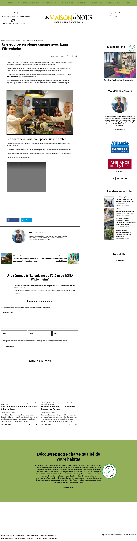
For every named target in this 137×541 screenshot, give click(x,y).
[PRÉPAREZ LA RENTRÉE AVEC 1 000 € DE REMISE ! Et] (126, 509)
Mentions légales (7, 538)
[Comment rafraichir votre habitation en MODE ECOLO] (103, 509)
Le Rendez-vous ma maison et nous (61, 403)
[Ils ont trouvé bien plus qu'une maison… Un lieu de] (80, 509)
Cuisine (18, 40)
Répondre (17, 293)
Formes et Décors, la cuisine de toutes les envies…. (58, 408)
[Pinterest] (115, 16)
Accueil (3, 40)
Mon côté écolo (96, 3)
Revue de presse (50, 535)
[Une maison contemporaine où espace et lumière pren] (11, 509)
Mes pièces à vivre (67, 3)
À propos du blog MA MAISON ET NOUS (16, 16)
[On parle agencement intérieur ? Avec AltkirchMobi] (57, 509)
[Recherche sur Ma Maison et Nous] (110, 14)
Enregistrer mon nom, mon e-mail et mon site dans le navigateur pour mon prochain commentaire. (35, 341)
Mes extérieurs (82, 3)
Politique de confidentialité (24, 538)
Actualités (43, 403)
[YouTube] (119, 16)
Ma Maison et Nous (37, 535)
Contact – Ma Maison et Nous (13, 23)
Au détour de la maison (114, 3)
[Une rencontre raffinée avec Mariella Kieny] (60, 384)
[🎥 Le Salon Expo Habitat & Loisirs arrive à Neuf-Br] (34, 509)
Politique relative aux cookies (46, 538)
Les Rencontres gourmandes (13, 56)
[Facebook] (115, 12)
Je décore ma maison (50, 3)
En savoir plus (6, 424)
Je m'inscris (120, 261)
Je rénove (10, 3)
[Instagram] (119, 12)
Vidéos (127, 3)
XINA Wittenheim (12, 77)
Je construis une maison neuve (28, 3)
